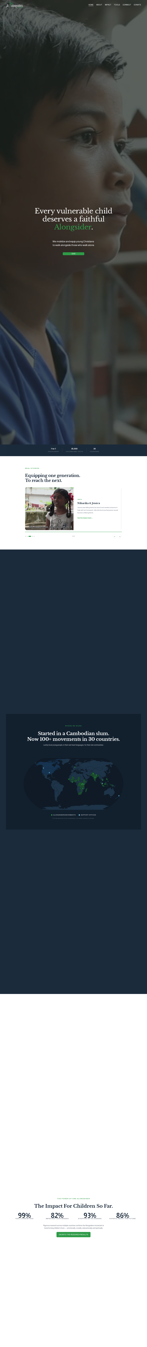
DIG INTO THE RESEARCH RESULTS (73, 1235)
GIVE (74, 254)
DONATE (137, 5)
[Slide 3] (30, 536)
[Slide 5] (34, 536)
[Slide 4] (32, 536)
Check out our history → (85, 516)
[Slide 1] (26, 536)
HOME (91, 5)
